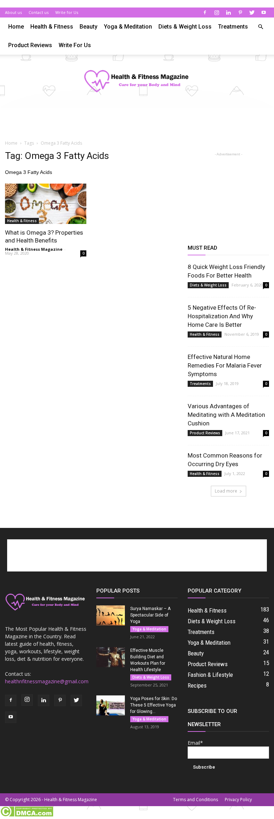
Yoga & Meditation (128, 26)
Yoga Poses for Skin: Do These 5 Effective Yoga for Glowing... (153, 705)
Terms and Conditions (195, 799)
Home (16, 26)
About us (13, 12)
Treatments (233, 26)
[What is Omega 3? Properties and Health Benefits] (45, 204)
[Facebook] (204, 13)
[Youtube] (263, 13)
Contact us (39, 12)
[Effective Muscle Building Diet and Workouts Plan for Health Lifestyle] (110, 657)
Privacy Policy (238, 799)
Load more (226, 491)
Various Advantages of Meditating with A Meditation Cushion (226, 415)
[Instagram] (216, 13)
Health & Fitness (51, 26)
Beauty (88, 26)
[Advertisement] (137, 123)
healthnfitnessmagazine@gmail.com (46, 681)
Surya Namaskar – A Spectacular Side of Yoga (150, 615)
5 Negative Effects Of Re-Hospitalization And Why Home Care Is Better (222, 316)
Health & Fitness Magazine (33, 249)
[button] (260, 27)
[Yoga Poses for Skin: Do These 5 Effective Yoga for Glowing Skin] (110, 705)
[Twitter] (252, 13)
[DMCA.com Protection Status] (26, 815)
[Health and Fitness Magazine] (137, 81)
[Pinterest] (240, 13)
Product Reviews (30, 45)
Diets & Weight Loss (185, 26)
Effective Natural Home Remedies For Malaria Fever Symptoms (225, 365)
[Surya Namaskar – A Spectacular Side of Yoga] (110, 615)
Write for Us (66, 12)
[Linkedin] (228, 13)
